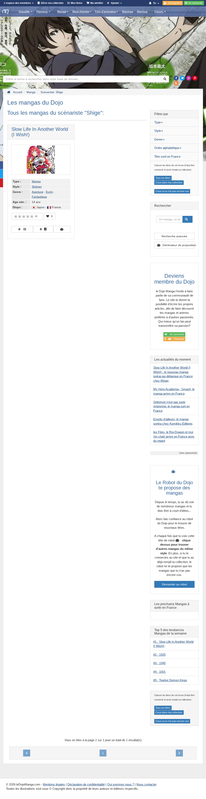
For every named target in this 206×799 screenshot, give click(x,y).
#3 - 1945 (159, 663)
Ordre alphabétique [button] (166, 148)
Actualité (24, 11)
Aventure (37, 192)
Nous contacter (146, 784)
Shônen (37, 186)
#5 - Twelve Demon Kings (170, 680)
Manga (61, 11)
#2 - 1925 (159, 654)
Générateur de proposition (179, 245)
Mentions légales (54, 784)
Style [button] (157, 130)
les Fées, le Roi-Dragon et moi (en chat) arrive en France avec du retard (174, 436)
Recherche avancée (174, 236)
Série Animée (80, 11)
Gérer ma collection (52, 3)
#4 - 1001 (159, 671)
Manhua (142, 11)
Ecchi (49, 192)
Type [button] (157, 122)
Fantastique (39, 196)
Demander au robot (174, 584)
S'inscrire (178, 339)
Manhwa (127, 11)
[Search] (165, 79)
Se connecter (176, 334)
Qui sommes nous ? (120, 784)
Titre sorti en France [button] (167, 156)
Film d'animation (105, 11)
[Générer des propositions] (61, 229)
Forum (159, 11)
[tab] (174, 122)
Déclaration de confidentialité (86, 784)
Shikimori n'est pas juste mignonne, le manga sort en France (171, 406)
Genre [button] (158, 139)
